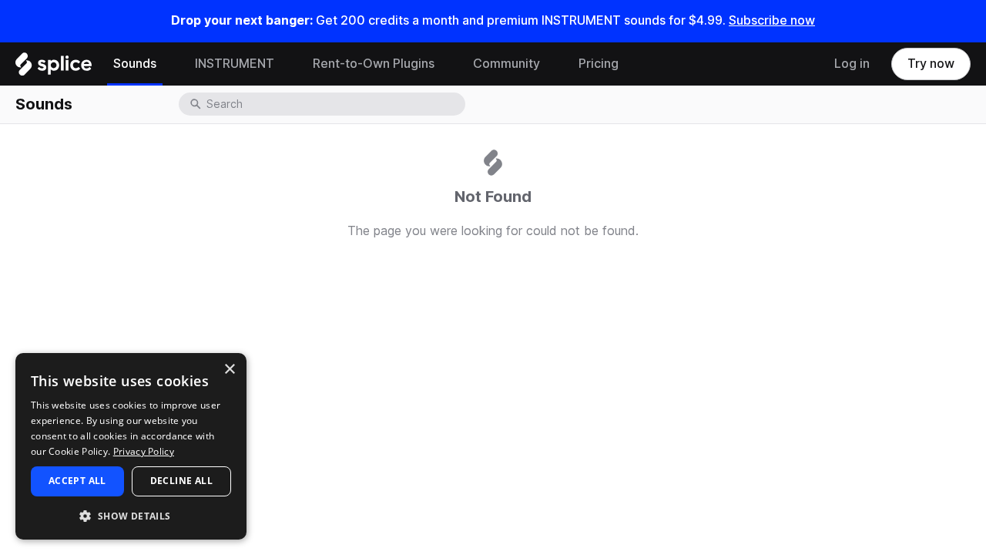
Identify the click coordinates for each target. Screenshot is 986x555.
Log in (852, 63)
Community (506, 63)
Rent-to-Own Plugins (373, 63)
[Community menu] (551, 64)
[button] (131, 515)
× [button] (229, 369)
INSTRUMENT (234, 63)
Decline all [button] (181, 480)
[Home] (53, 67)
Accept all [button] (77, 480)
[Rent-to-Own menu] (446, 64)
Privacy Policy (143, 451)
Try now (930, 63)
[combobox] (334, 104)
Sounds (134, 63)
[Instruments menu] (285, 64)
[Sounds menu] (168, 64)
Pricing (599, 63)
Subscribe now (772, 20)
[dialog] (130, 446)
